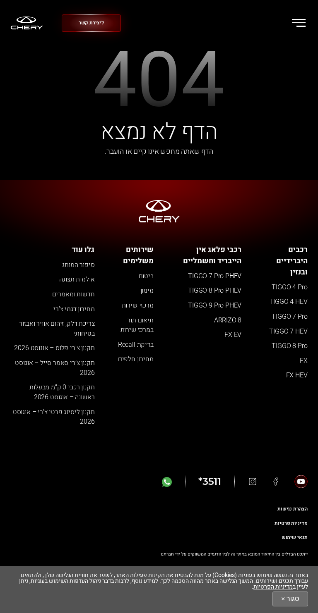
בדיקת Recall (136, 345)
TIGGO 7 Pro (289, 317)
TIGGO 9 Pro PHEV (214, 305)
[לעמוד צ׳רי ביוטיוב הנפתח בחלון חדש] (301, 481)
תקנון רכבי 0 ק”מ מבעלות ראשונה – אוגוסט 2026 (61, 392)
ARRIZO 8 (228, 320)
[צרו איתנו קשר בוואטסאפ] (167, 481)
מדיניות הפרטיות (273, 586)
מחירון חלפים (136, 359)
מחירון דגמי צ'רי (73, 309)
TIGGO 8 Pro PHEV (214, 291)
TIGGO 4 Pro (289, 287)
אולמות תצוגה (76, 279)
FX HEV (297, 375)
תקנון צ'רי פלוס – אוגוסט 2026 (54, 348)
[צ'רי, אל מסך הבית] (27, 23)
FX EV (232, 335)
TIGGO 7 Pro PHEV (214, 276)
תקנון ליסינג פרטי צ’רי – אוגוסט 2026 (54, 417)
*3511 (209, 482)
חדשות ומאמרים (73, 294)
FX (304, 361)
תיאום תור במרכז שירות (137, 325)
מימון (147, 291)
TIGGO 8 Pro (289, 346)
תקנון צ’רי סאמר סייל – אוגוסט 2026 (54, 368)
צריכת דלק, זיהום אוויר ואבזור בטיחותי (56, 329)
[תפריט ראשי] (299, 22)
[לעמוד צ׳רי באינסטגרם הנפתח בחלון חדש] (253, 482)
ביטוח (146, 276)
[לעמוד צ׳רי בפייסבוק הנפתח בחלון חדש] (276, 482)
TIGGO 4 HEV (288, 302)
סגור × (290, 598)
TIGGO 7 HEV (288, 331)
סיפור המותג (78, 265)
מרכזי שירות (138, 305)
